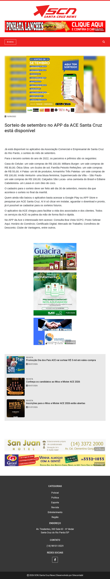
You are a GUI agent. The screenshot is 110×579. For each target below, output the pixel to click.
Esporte (55, 502)
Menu (11, 42)
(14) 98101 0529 (55, 546)
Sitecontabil (77, 575)
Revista (55, 507)
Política (55, 497)
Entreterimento (55, 512)
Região (55, 517)
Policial (55, 492)
